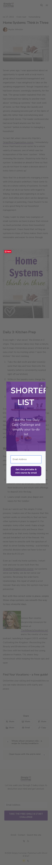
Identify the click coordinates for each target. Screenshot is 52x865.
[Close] (41, 386)
